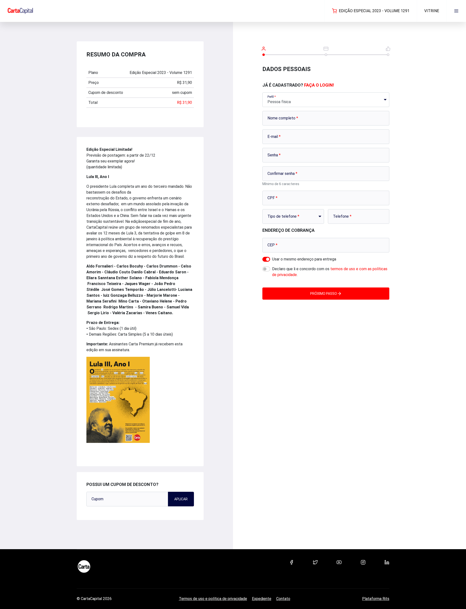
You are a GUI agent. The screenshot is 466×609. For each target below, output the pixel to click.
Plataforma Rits (375, 598)
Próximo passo (323, 294)
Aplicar (181, 499)
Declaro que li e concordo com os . (329, 272)
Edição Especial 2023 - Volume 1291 (374, 11)
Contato (283, 598)
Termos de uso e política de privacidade (213, 598)
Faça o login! (319, 85)
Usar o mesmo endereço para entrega (304, 259)
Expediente (261, 598)
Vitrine (431, 11)
